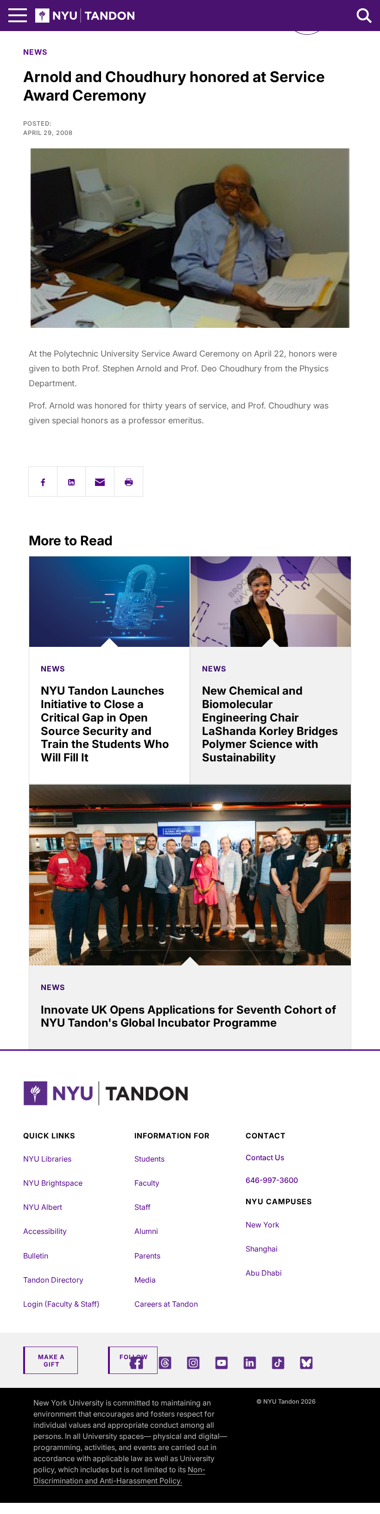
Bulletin (35, 1255)
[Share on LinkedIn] (71, 481)
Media (145, 1279)
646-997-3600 (272, 1180)
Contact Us (265, 1157)
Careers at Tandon (166, 1304)
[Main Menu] (17, 15)
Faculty (146, 1183)
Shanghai (262, 1248)
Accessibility (45, 1231)
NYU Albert (42, 1207)
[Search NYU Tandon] (365, 17)
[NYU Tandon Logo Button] (187, 1105)
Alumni (146, 1231)
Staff (142, 1207)
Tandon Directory (53, 1279)
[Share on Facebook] (42, 481)
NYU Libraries (47, 1158)
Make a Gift (51, 1360)
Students (149, 1158)
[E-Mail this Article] (99, 481)
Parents (147, 1255)
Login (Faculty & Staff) (61, 1304)
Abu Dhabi (264, 1273)
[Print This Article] (128, 481)
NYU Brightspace (52, 1183)
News (35, 52)
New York (262, 1224)
